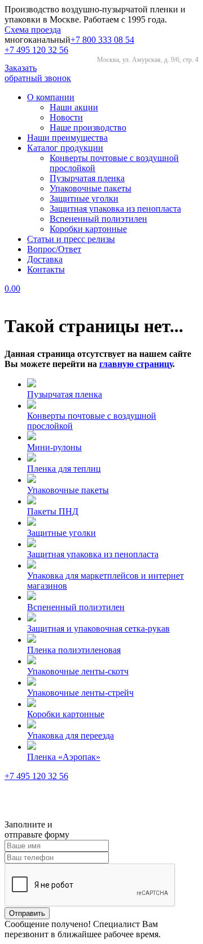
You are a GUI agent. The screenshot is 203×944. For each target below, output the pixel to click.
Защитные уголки (84, 198)
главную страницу (136, 364)
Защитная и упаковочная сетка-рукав (98, 628)
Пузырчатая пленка (87, 178)
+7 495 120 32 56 (36, 50)
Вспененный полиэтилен (98, 218)
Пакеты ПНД (52, 511)
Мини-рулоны (54, 447)
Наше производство (88, 127)
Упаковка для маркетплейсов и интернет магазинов (105, 580)
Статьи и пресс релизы (71, 239)
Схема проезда (33, 29)
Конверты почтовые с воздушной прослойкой (91, 421)
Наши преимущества (67, 137)
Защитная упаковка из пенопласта (115, 208)
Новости (66, 117)
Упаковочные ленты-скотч (78, 671)
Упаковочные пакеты (90, 188)
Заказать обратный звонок (38, 73)
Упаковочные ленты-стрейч (80, 692)
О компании (50, 97)
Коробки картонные (88, 229)
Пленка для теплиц (64, 468)
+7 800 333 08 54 (102, 39)
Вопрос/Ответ (54, 249)
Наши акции (74, 107)
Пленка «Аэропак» (63, 757)
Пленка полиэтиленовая (74, 650)
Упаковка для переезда (70, 735)
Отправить (27, 913)
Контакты (46, 269)
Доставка (45, 259)
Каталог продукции (65, 148)
